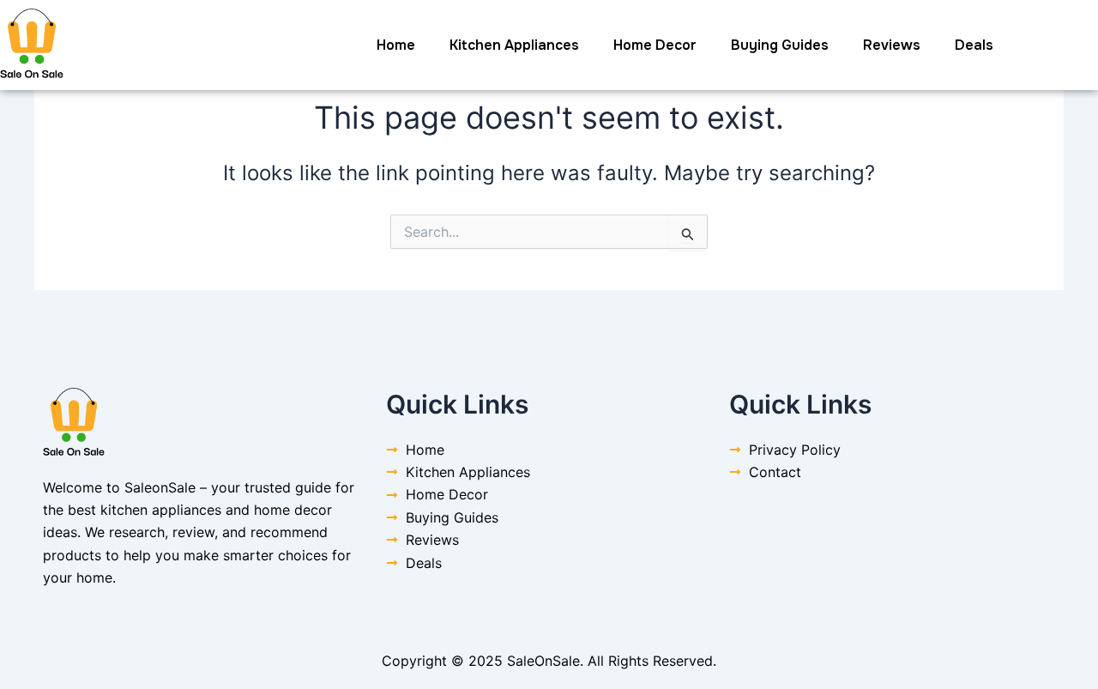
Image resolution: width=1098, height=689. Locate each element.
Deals (974, 45)
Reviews (891, 45)
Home (396, 45)
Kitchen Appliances (514, 45)
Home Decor (655, 45)
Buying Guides (780, 45)
